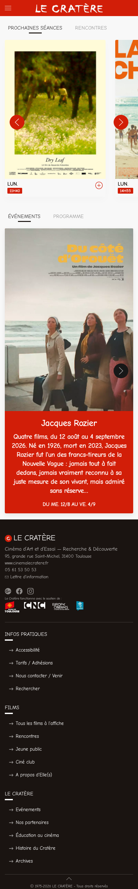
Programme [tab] (68, 216)
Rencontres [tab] (91, 28)
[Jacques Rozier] (69, 370)
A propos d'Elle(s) (34, 775)
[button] (8, 8)
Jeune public (29, 749)
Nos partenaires (32, 822)
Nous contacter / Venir (39, 676)
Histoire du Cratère (36, 848)
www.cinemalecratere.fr (26, 563)
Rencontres (27, 736)
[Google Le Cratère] (8, 591)
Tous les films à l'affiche (40, 723)
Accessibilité (28, 650)
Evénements (28, 809)
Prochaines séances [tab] (35, 28)
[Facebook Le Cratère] (19, 591)
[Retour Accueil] (69, 8)
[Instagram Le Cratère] (30, 591)
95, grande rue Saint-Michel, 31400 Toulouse (48, 556)
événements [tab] (24, 216)
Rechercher (28, 689)
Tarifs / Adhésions (34, 663)
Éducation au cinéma (37, 835)
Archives (24, 861)
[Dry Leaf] (55, 118)
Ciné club (25, 762)
